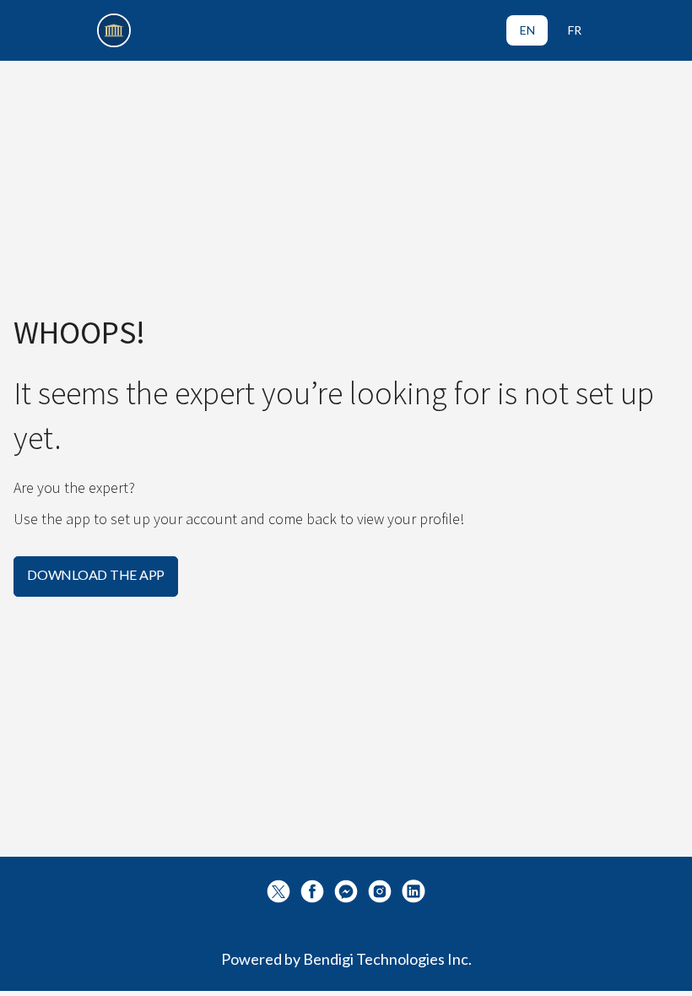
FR (574, 30)
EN (527, 30)
